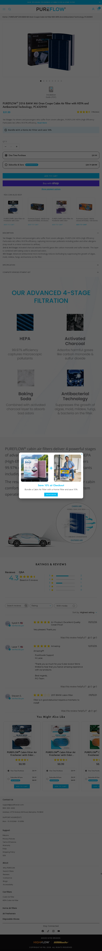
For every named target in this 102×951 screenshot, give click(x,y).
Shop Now (51, 494)
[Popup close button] (81, 453)
